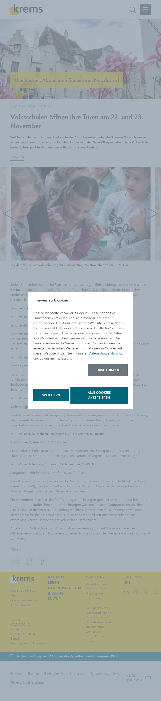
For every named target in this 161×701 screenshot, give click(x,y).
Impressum (63, 358)
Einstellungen (107, 370)
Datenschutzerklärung (105, 353)
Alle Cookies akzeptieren (99, 395)
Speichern (51, 395)
